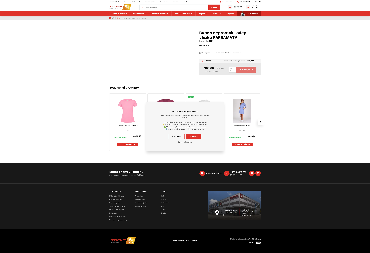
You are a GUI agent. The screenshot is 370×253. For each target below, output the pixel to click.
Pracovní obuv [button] (138, 14)
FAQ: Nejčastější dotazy (117, 196)
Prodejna (163, 199)
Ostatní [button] (216, 14)
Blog (162, 206)
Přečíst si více (204, 45)
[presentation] (261, 122)
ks (231, 68)
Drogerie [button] (202, 14)
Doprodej (230, 14)
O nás (125, 2)
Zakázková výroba (141, 203)
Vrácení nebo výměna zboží (118, 206)
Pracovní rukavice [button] (159, 14)
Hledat (214, 7)
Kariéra (175, 2)
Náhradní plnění (150, 2)
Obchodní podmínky (115, 199)
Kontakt (185, 2)
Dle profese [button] (251, 14)
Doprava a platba (114, 203)
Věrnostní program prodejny (118, 220)
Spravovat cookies (185, 142)
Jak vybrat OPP (114, 2)
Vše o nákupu (164, 2)
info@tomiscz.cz (227, 2)
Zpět (113, 18)
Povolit (195, 136)
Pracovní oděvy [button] (118, 14)
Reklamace (113, 213)
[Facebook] (256, 2)
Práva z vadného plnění (116, 209)
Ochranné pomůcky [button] (182, 14)
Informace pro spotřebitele (117, 216)
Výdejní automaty (140, 206)
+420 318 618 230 (244, 2)
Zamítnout (176, 136)
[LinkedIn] (260, 2)
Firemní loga (139, 196)
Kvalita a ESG (136, 2)
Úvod (118, 18)
